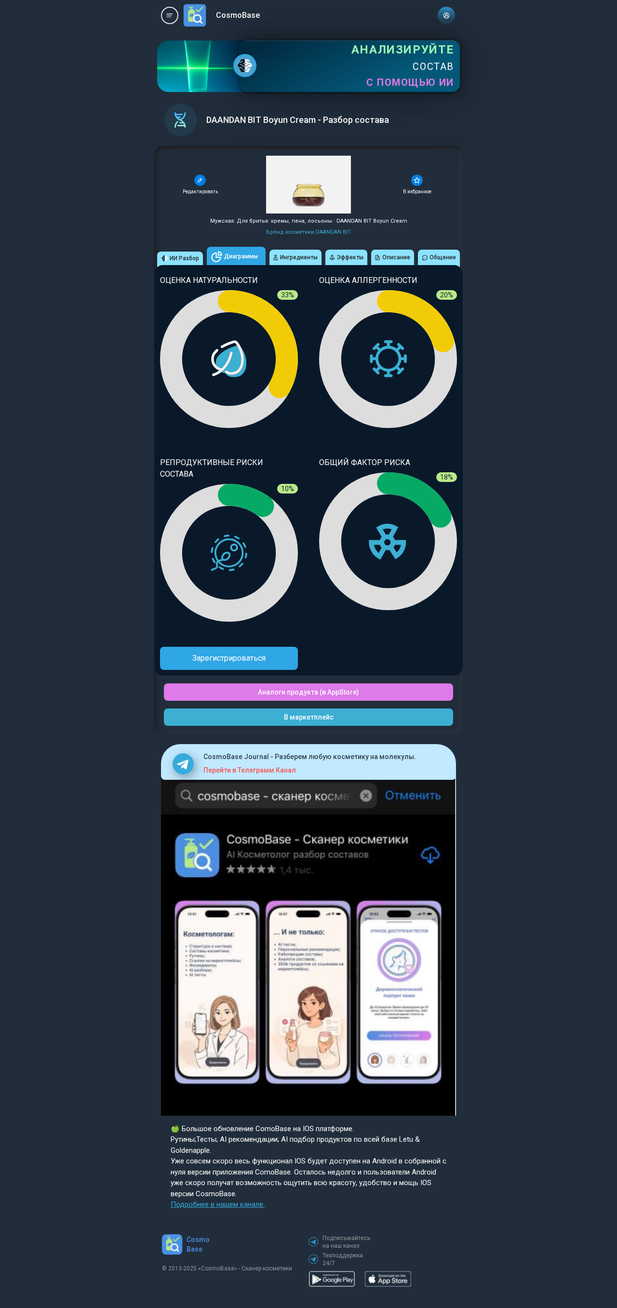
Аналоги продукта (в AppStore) (308, 692)
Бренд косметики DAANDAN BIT (308, 232)
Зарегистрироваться (229, 658)
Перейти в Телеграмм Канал (249, 770)
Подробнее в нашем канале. (218, 1204)
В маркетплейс (309, 717)
